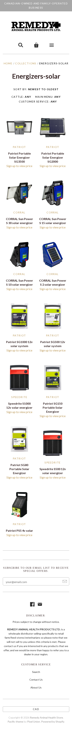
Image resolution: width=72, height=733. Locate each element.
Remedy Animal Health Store (46, 717)
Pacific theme (15, 721)
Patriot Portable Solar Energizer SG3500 (19, 157)
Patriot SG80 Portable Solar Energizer (19, 469)
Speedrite (19, 397)
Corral (19, 212)
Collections (25, 63)
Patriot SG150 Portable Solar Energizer (53, 407)
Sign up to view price (19, 166)
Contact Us (36, 679)
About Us (36, 687)
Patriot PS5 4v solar (19, 530)
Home (8, 63)
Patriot (19, 147)
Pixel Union (33, 721)
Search (36, 671)
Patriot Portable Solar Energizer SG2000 (52, 157)
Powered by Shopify (52, 721)
